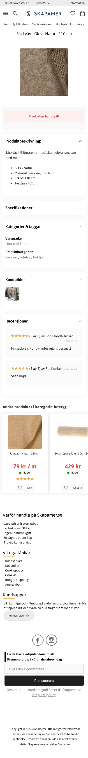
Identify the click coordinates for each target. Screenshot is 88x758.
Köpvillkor (12, 566)
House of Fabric (17, 244)
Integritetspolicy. (44, 695)
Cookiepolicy (14, 570)
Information (77, 3)
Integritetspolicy (17, 580)
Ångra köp (12, 585)
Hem (5, 24)
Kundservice (14, 561)
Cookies (10, 575)
